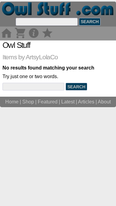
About (104, 101)
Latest (68, 101)
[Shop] (20, 37)
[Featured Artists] (47, 37)
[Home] (6, 37)
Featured (48, 101)
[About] (34, 37)
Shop (28, 101)
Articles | (88, 101)
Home (12, 101)
